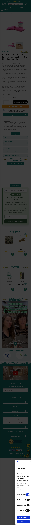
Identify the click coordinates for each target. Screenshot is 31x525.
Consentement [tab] (22, 462)
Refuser (23, 522)
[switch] (27, 500)
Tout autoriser (23, 518)
